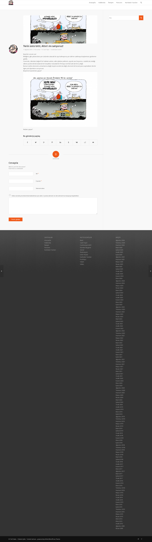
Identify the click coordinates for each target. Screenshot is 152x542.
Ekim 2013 (119, 521)
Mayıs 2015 (119, 514)
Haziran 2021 (120, 364)
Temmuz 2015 (120, 509)
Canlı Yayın (46, 49)
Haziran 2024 (120, 283)
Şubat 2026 (119, 250)
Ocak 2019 (119, 433)
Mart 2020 (119, 400)
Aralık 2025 (119, 252)
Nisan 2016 (119, 495)
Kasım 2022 (119, 328)
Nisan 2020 (119, 397)
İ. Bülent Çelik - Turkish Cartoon (26, 539)
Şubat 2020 (119, 402)
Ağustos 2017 (120, 471)
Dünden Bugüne (85, 248)
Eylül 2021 (119, 357)
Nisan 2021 (119, 369)
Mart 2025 (119, 267)
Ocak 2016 (119, 497)
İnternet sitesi (40, 188)
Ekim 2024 (119, 278)
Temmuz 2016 (120, 488)
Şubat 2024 (119, 293)
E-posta (39, 181)
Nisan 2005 (119, 528)
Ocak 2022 (119, 347)
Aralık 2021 (119, 350)
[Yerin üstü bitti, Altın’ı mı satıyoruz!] (60, 29)
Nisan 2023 (119, 317)
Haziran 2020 (120, 393)
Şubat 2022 (119, 345)
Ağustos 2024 (120, 281)
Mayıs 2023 (119, 314)
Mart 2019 (119, 428)
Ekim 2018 (119, 440)
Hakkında (101, 3)
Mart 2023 (119, 319)
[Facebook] (141, 539)
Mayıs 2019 (119, 424)
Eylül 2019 (119, 414)
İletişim (110, 3)
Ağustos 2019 (120, 417)
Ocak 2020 (119, 405)
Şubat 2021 (119, 374)
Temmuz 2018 (120, 447)
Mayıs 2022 (119, 338)
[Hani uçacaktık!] (1, 271)
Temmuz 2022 (120, 333)
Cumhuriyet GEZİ (85, 245)
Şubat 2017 (119, 476)
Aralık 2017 (119, 464)
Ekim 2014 (119, 519)
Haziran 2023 (120, 312)
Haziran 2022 (120, 336)
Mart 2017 (119, 474)
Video (82, 264)
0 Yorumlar (37, 49)
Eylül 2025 (119, 255)
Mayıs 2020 (119, 395)
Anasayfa (92, 3)
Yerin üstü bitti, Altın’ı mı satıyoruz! (43, 46)
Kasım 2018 (119, 438)
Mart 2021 (119, 371)
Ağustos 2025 (120, 257)
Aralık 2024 (119, 274)
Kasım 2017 (119, 466)
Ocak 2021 (119, 376)
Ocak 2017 (119, 478)
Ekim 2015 (119, 504)
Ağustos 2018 (120, 445)
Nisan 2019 (119, 426)
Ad (37, 174)
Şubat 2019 (119, 431)
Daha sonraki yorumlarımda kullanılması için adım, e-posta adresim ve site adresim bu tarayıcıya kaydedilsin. (45, 196)
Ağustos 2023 (120, 307)
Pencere (119, 3)
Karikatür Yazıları (131, 3)
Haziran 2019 (120, 421)
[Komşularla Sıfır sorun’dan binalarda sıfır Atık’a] (150, 271)
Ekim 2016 (119, 486)
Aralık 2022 (119, 326)
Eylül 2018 (119, 443)
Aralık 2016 (119, 481)
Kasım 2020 (119, 381)
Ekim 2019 (119, 412)
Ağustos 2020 (120, 388)
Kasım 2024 (119, 276)
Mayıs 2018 (119, 452)
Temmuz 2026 (120, 243)
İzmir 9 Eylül (84, 255)
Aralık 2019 (119, 407)
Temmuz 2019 (120, 419)
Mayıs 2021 (119, 366)
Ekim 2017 (119, 469)
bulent (60, 49)
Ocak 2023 (119, 324)
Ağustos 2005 (120, 526)
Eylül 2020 (119, 386)
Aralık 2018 (119, 435)
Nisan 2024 (119, 288)
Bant (81, 240)
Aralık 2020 (119, 378)
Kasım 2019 (119, 409)
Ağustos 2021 (120, 359)
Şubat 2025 (119, 269)
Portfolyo (83, 259)
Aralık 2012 (119, 524)
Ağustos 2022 (120, 331)
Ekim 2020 (119, 383)
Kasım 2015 (119, 502)
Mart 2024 (119, 290)
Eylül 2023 (119, 305)
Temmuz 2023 (120, 309)
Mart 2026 (119, 248)
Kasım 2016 (119, 483)
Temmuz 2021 (120, 362)
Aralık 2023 (119, 297)
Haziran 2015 (120, 512)
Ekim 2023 (119, 302)
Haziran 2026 (120, 245)
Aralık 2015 (119, 500)
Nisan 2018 (119, 455)
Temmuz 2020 (120, 390)
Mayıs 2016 (119, 493)
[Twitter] (138, 539)
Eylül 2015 (119, 507)
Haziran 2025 (120, 259)
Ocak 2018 (119, 462)
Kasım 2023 (119, 300)
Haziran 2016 (120, 490)
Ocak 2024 (119, 295)
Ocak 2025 (119, 271)
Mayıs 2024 (119, 286)
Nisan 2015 (119, 516)
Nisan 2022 (119, 340)
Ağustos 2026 (120, 240)
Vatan (82, 262)
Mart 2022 (119, 343)
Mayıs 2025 (119, 262)
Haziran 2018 (120, 450)
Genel (82, 250)
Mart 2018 (119, 457)
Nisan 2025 (119, 264)
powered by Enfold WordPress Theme (48, 539)
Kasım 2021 (119, 352)
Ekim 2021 (119, 355)
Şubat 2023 (119, 321)
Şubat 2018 (119, 459)
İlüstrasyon (84, 252)
